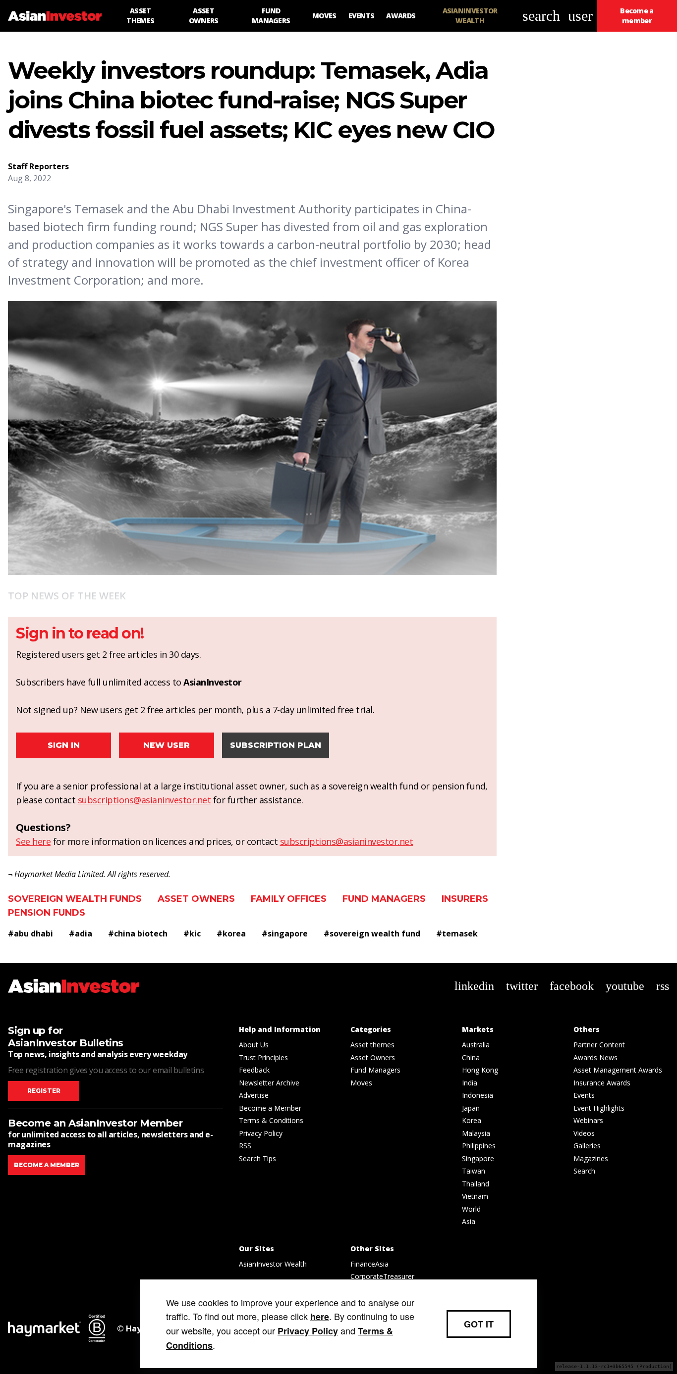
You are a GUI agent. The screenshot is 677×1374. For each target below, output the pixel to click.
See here (33, 841)
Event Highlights (598, 1108)
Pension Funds (46, 912)
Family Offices (289, 898)
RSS (245, 1145)
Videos (584, 1133)
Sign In (64, 745)
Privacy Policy (260, 1133)
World (471, 1209)
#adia (80, 933)
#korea (231, 933)
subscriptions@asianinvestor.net (144, 800)
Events (584, 1095)
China (471, 1057)
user (580, 15)
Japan (471, 1108)
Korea (471, 1120)
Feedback (254, 1070)
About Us (254, 1044)
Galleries (587, 1145)
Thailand (475, 1183)
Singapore (478, 1158)
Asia (468, 1221)
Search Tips (257, 1158)
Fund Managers (384, 898)
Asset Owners (196, 898)
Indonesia (477, 1095)
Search (584, 1171)
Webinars (588, 1120)
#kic (192, 933)
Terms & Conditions (271, 1120)
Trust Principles (263, 1057)
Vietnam (475, 1196)
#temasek (457, 933)
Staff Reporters (38, 166)
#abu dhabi (30, 933)
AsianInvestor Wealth (273, 1264)
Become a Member (270, 1108)
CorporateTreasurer (382, 1276)
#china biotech (138, 933)
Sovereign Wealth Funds (75, 898)
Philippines (479, 1145)
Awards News (595, 1057)
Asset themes (372, 1044)
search (541, 15)
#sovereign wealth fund (372, 933)
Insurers (465, 898)
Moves (361, 1082)
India (469, 1082)
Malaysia (476, 1133)
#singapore (285, 933)
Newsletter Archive (269, 1082)
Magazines (590, 1158)
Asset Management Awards (617, 1070)
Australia (476, 1044)
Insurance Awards (601, 1082)
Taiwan (473, 1171)
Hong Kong (480, 1070)
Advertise (254, 1095)
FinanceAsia (369, 1264)
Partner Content (599, 1044)
